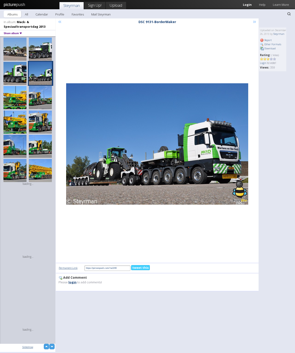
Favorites (78, 14)
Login (247, 5)
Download (270, 48)
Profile (59, 14)
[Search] (289, 14)
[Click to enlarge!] (157, 144)
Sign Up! (94, 5)
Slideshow (27, 347)
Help (262, 5)
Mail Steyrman (101, 14)
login (72, 282)
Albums (12, 14)
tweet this (140, 268)
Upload (116, 5)
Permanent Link (68, 267)
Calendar (41, 14)
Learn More (281, 5)
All (26, 14)
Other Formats (272, 44)
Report (268, 40)
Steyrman (71, 5)
